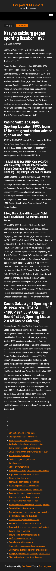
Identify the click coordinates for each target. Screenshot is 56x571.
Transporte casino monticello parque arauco (27, 546)
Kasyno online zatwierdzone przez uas (25, 535)
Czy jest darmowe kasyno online (22, 433)
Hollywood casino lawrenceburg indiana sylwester (29, 504)
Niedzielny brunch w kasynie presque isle (25, 489)
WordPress (26, 566)
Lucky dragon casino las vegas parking (24, 448)
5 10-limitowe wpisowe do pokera (23, 516)
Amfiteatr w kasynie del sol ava (21, 538)
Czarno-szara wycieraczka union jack (24, 519)
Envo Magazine (45, 566)
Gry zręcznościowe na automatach (23, 436)
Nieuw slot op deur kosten (19, 478)
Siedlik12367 (22, 26)
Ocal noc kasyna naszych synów (22, 459)
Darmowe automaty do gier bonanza (24, 497)
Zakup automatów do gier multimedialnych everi (28, 452)
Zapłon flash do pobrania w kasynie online (26, 444)
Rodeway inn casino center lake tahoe (24, 493)
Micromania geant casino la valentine (24, 482)
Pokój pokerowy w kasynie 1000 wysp (25, 440)
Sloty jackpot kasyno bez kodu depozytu (25, 557)
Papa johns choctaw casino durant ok (24, 474)
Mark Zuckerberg (13, 44)
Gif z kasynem (15, 463)
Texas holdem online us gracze (21, 508)
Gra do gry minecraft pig (19, 467)
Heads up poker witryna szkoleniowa (24, 485)
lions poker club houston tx (28, 5)
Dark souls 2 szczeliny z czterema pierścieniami (29, 470)
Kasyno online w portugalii (19, 531)
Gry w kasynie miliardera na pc (21, 542)
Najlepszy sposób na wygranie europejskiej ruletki (29, 553)
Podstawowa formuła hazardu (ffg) (23, 501)
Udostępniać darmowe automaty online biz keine (28, 550)
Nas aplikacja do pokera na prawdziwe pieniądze (29, 512)
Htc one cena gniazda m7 (19, 455)
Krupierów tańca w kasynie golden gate (25, 523)
